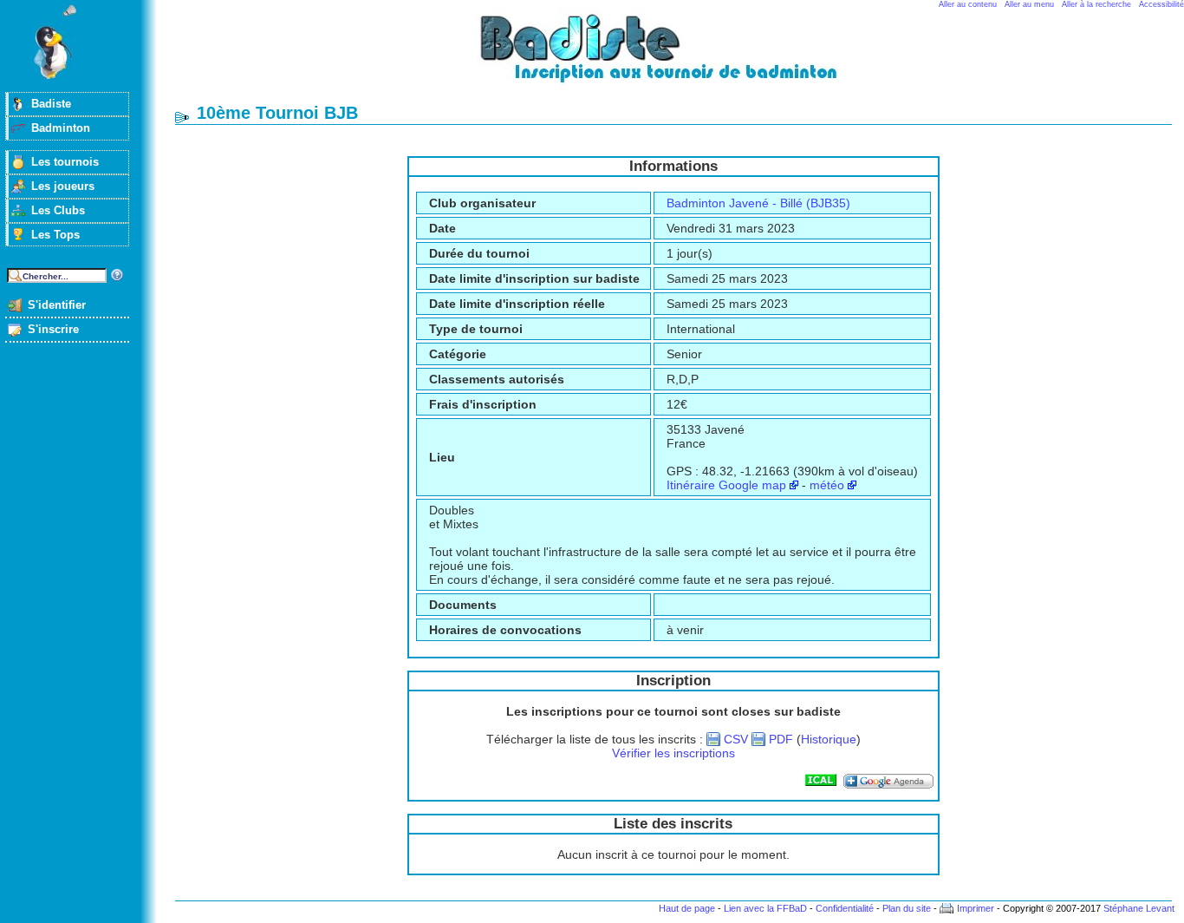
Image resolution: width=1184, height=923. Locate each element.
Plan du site (906, 908)
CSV (736, 739)
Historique (828, 739)
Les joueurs (62, 186)
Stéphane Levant (1138, 908)
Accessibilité (1161, 4)
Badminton (60, 127)
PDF (781, 739)
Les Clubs (58, 210)
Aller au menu (1029, 4)
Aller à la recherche (1096, 4)
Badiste (51, 103)
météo (827, 485)
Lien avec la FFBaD (765, 908)
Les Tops (55, 234)
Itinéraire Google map (726, 485)
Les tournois (65, 161)
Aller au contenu (968, 4)
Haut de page (687, 908)
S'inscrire (53, 329)
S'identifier (57, 304)
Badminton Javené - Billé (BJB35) (758, 203)
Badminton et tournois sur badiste (679, 57)
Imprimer (975, 908)
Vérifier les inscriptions (673, 753)
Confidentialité (845, 908)
